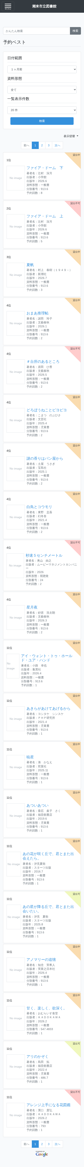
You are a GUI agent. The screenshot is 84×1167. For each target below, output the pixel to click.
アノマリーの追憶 (41, 960)
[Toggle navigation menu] (8, 6)
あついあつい (38, 805)
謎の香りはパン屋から (45, 458)
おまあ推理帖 (38, 313)
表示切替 (70, 136)
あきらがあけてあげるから (49, 708)
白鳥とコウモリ (39, 507)
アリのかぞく (38, 1056)
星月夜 (32, 607)
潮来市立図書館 (44, 6)
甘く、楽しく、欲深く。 (47, 1008)
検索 (75, 30)
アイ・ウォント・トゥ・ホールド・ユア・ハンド (46, 658)
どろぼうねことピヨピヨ (47, 410)
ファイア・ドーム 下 (45, 168)
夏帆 (30, 265)
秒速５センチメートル (44, 555)
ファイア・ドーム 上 (45, 216)
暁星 (30, 757)
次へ (57, 145)
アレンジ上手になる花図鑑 (49, 1105)
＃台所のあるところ (43, 361)
